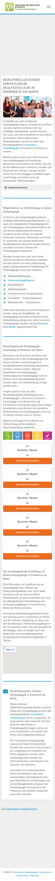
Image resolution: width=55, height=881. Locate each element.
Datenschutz (22, 875)
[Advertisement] (27, 44)
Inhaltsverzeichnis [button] (18, 187)
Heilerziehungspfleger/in (21, 280)
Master (12, 327)
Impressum (45, 872)
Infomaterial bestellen (27, 460)
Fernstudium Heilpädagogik (25, 872)
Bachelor (43, 323)
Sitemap (34, 875)
